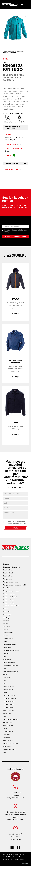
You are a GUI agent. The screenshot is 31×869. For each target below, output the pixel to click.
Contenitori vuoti (8, 731)
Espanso (5, 636)
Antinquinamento (8, 689)
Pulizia (5, 683)
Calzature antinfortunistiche (11, 567)
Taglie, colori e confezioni (12, 127)
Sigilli (4, 656)
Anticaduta (6, 588)
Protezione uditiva (8, 603)
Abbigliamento (7, 579)
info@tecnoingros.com (15, 798)
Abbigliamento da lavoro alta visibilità (14, 585)
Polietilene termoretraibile (11, 650)
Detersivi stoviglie (8, 707)
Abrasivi (5, 609)
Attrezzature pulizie (9, 695)
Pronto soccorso (8, 722)
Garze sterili (6, 737)
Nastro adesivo (7, 647)
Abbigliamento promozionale (12, 591)
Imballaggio (6, 618)
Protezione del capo (9, 600)
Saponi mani (7, 713)
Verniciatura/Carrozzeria (10, 665)
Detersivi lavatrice (8, 704)
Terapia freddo (7, 746)
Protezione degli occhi (10, 597)
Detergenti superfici (9, 701)
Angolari (5, 624)
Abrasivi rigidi (7, 615)
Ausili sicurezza (8, 725)
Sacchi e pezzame (8, 710)
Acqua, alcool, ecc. (9, 686)
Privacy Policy (21, 859)
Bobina (5, 674)
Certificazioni (11, 163)
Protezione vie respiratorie (11, 606)
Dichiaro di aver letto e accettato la (16, 522)
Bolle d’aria (6, 627)
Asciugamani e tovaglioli (10, 671)
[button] (26, 4)
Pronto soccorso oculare (10, 743)
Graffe (5, 641)
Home (5, 51)
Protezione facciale (9, 594)
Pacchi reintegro (8, 740)
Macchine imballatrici (9, 644)
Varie (4, 680)
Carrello (5, 630)
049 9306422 (15, 795)
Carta (4, 668)
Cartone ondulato (8, 633)
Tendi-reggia (7, 659)
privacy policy (20, 523)
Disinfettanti (6, 734)
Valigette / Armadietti (9, 749)
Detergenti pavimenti (9, 698)
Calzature (6, 564)
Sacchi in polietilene (9, 662)
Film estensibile (8, 638)
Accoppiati (6, 621)
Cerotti (5, 728)
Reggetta (6, 653)
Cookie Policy (13, 859)
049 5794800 (15, 793)
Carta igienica (7, 677)
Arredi (5, 692)
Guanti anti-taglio (8, 573)
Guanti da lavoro (8, 570)
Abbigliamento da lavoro (16, 51)
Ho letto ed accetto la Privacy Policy (15, 230)
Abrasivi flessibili (8, 612)
